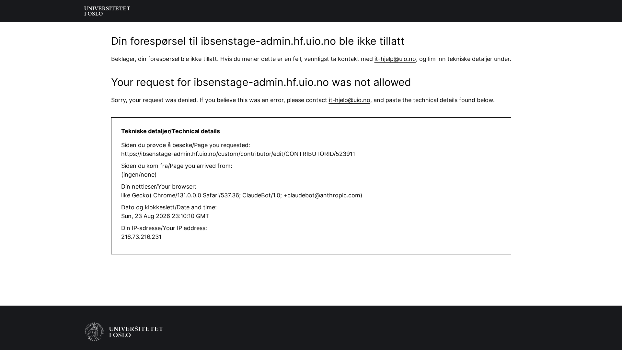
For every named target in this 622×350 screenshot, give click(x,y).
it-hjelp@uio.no (395, 58)
